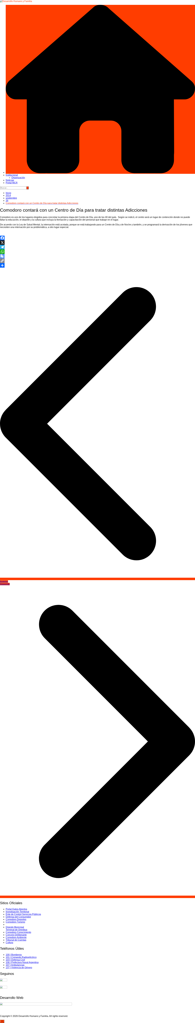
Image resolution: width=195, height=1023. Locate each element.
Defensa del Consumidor (18, 917)
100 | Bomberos (14, 954)
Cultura (9, 942)
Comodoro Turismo (15, 922)
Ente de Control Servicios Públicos (23, 914)
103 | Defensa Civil (15, 960)
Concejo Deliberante (16, 935)
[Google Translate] (97, 256)
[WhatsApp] (97, 251)
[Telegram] (97, 247)
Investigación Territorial (17, 911)
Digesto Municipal (15, 927)
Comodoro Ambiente (16, 937)
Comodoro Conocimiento (18, 932)
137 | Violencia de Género (19, 967)
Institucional (12, 175)
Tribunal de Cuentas (16, 940)
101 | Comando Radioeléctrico (21, 957)
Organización (18, 177)
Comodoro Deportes (16, 919)
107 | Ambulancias (15, 965)
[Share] (97, 265)
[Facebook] (97, 238)
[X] (97, 242)
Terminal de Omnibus (16, 929)
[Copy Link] (97, 260)
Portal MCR (12, 183)
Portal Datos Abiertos (16, 909)
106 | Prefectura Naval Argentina (22, 962)
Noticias (10, 180)
